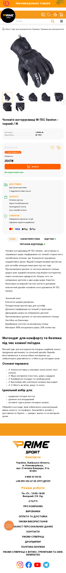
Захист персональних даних (33, 527)
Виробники (33, 511)
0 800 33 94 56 (33, 477)
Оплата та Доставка (33, 516)
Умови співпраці (33, 537)
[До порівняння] (59, 147)
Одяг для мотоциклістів (21, 29)
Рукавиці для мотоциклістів (52, 29)
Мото (8, 29)
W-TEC (38, 135)
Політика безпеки (33, 547)
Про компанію (33, 506)
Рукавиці (36, 29)
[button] (2, 102)
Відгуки (50, 239)
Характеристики (30, 239)
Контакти (33, 532)
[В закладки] (52, 147)
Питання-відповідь (32, 244)
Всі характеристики (14, 172)
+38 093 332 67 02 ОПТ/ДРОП (33, 481)
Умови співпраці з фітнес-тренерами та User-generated (33, 553)
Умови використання (33, 521)
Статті (33, 501)
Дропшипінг (33, 542)
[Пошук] (52, 21)
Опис (12, 239)
